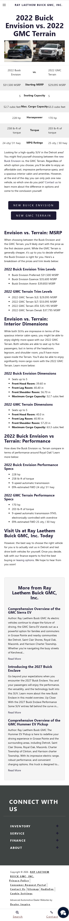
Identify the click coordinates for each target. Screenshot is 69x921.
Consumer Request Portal (28, 884)
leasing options (25, 560)
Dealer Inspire (20, 904)
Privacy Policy (19, 880)
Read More (14, 658)
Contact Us (17, 889)
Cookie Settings (21, 893)
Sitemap (33, 889)
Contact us (51, 182)
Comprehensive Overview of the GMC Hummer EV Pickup (34, 722)
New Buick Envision (33, 205)
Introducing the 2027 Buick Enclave (30, 668)
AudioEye (47, 889)
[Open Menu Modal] (4, 5)
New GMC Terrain (33, 215)
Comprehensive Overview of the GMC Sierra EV (34, 610)
